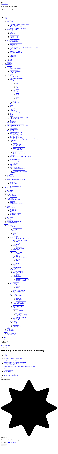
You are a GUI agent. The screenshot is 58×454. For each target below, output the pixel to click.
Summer (18, 256)
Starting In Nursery (11, 31)
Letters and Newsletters (18, 306)
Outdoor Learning (14, 36)
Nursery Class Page (14, 37)
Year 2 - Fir (12, 270)
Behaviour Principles (12, 72)
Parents (5, 193)
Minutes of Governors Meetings (17, 26)
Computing (12, 110)
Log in (5, 337)
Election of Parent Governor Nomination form (15, 362)
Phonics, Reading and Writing (20, 240)
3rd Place (15, 152)
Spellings (18, 259)
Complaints (9, 63)
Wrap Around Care (14, 35)
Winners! (15, 143)
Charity (11, 174)
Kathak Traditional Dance (19, 170)
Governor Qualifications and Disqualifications (15, 363)
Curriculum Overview (21, 301)
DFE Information (14, 129)
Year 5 (17, 98)
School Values (10, 178)
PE (10, 106)
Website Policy (7, 371)
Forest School (13, 121)
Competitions (13, 140)
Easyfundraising (13, 210)
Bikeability (15, 163)
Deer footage (13, 56)
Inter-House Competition (19, 147)
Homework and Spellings (19, 290)
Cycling (11, 160)
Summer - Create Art (21, 280)
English (11, 79)
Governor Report (14, 183)
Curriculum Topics (17, 252)
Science (11, 105)
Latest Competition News (16, 132)
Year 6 (17, 99)
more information (11, 442)
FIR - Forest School (14, 49)
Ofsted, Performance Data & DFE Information (18, 125)
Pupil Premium (10, 176)
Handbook (12, 45)
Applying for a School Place (13, 199)
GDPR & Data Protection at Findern (15, 124)
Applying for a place (14, 39)
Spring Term (16, 325)
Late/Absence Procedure (15, 68)
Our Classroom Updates (18, 291)
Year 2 (17, 94)
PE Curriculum (13, 164)
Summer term (19, 299)
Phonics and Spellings (18, 272)
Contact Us (12, 180)
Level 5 (17, 87)
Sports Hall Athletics (18, 148)
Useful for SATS (17, 326)
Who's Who (9, 60)
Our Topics (15, 236)
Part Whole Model (20, 248)
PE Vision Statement (14, 136)
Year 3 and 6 (16, 157)
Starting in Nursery (11, 333)
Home (5, 17)
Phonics (14, 80)
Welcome (9, 20)
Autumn (18, 253)
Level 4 (17, 86)
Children (6, 224)
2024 (14, 141)
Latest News (10, 190)
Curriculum (9, 75)
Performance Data (14, 128)
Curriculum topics (17, 276)
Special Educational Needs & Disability (16, 179)
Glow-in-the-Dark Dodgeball (20, 171)
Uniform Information (12, 222)
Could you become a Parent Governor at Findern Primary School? (19, 366)
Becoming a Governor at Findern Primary (20, 24)
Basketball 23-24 (17, 144)
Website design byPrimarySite (11, 375)
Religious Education (14, 118)
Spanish (11, 114)
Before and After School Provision (15, 203)
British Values (10, 74)
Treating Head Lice (14, 214)
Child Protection (13, 197)
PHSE (11, 116)
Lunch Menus (10, 215)
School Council (10, 330)
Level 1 (17, 82)
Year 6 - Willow (13, 321)
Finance (8, 205)
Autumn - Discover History (22, 278)
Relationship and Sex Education (20, 117)
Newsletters (9, 191)
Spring (17, 255)
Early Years (12, 201)
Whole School (13, 226)
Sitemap (5, 368)
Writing (14, 101)
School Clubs (10, 220)
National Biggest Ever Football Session (22, 134)
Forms (8, 206)
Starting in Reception (12, 40)
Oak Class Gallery (17, 318)
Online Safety (13, 195)
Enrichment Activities (15, 167)
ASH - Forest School (15, 48)
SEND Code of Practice (15, 186)
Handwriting (16, 102)
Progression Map (14, 44)
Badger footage (13, 55)
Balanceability (16, 161)
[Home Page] (4, 4)
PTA (8, 218)
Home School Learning (18, 303)
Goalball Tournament (18, 151)
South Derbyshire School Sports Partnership (20, 156)
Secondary (12, 202)
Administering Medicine (15, 213)
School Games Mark (14, 159)
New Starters (13, 230)
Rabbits (11, 59)
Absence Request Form (15, 71)
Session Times (13, 33)
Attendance (9, 67)
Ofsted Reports (13, 126)
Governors (9, 22)
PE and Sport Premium (12, 130)
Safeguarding (10, 194)
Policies (8, 175)
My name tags (13, 209)
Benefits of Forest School (16, 43)
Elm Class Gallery (17, 267)
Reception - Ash (13, 237)
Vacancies (9, 62)
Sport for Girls (13, 133)
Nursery (5, 332)
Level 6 (17, 89)
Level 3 (17, 85)
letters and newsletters (18, 271)
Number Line (19, 247)
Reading (15, 90)
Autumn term (19, 297)
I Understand (4, 445)
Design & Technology (15, 112)
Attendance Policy (14, 70)
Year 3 (17, 95)
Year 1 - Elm (13, 251)
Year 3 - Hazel (13, 283)
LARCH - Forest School (15, 51)
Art (10, 120)
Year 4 (17, 97)
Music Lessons (10, 217)
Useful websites (19, 311)
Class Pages (9, 225)
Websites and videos (17, 228)
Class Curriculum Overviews (16, 78)
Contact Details (10, 21)
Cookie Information (8, 370)
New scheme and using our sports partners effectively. (25, 139)
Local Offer (12, 184)
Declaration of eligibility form (11, 364)
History (11, 109)
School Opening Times (12, 29)
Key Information (8, 64)
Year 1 (17, 93)
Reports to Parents (14, 25)
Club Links (12, 172)
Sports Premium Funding (16, 137)
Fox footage (12, 53)
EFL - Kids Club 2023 (18, 149)
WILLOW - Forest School (16, 52)
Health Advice (10, 211)
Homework (15, 268)
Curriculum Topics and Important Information (23, 238)
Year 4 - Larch (13, 294)
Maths (11, 103)
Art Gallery (15, 229)
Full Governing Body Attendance (18, 28)
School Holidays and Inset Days (14, 221)
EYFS (17, 91)
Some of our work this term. (19, 324)
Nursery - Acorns (14, 232)
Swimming (12, 155)
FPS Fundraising (11, 207)
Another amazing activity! (19, 168)
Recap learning (19, 310)
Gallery (8, 328)
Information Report (14, 182)
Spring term (18, 298)
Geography (12, 107)
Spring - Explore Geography (22, 279)
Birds (11, 58)
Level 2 (17, 83)
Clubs (11, 166)
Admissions (9, 66)
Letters (14, 265)
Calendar (9, 188)
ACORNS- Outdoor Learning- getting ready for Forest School (24, 47)
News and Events (8, 187)
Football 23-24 (16, 145)
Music (11, 113)
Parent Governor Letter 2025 (10, 360)
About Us (6, 18)
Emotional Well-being (12, 122)
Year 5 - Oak (13, 307)
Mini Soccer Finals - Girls (19, 153)
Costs (11, 32)
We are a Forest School (12, 41)
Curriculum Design (14, 76)
